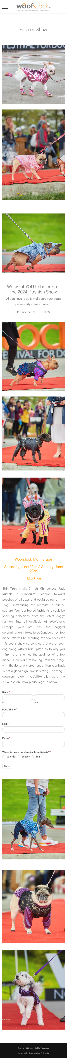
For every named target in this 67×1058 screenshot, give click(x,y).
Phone (6, 738)
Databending (35, 1053)
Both (38, 756)
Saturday (11, 756)
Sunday (25, 756)
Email (6, 723)
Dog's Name (9, 709)
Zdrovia (46, 1053)
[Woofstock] (33, 6)
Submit (7, 766)
